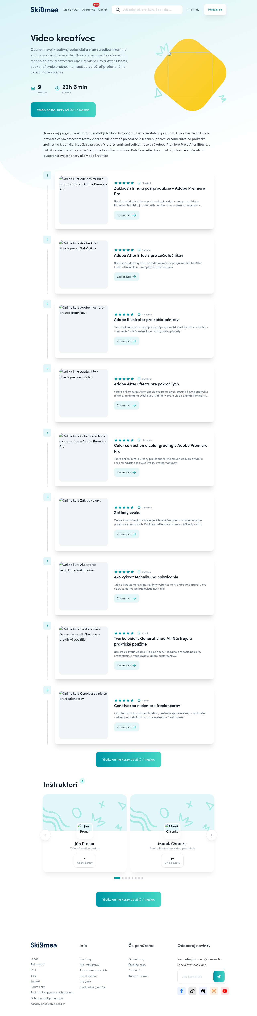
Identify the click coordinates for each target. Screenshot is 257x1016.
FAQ (33, 970)
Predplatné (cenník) (92, 987)
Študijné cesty (137, 965)
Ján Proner (85, 843)
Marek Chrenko (172, 843)
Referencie (37, 964)
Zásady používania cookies (48, 1004)
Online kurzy (71, 9)
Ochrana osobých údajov (47, 998)
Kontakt (35, 981)
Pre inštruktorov (89, 965)
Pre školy (85, 981)
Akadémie (135, 970)
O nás (34, 958)
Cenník (102, 9)
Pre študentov (88, 976)
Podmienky (38, 987)
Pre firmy (193, 9)
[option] (84, 835)
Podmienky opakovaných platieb (52, 992)
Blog (33, 975)
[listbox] (128, 835)
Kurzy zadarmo (138, 976)
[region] (128, 836)
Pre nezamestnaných (93, 970)
